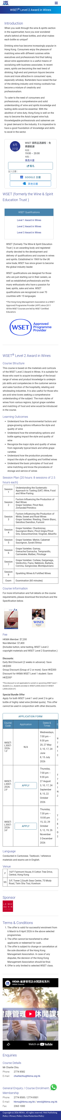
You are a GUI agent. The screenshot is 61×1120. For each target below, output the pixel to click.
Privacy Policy (16, 1115)
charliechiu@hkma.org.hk (27, 1076)
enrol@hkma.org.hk (47, 1101)
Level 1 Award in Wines (29, 220)
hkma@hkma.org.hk (24, 1101)
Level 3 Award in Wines (29, 232)
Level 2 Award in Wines (29, 226)
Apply (26, 785)
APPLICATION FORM (30, 716)
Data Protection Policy (34, 1115)
